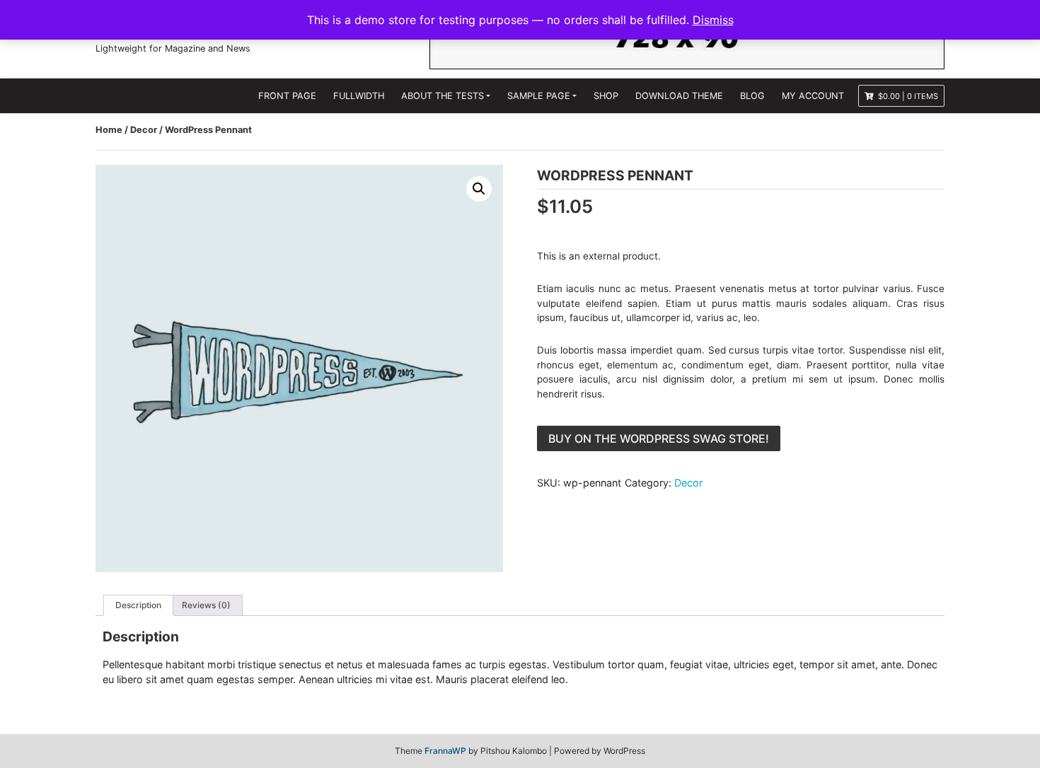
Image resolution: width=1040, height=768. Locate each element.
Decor (143, 129)
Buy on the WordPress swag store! (658, 438)
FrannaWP (445, 750)
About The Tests (442, 96)
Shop (606, 96)
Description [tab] (138, 605)
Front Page (287, 96)
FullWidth (358, 96)
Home (109, 129)
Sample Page (538, 96)
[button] (479, 189)
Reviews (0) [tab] (206, 605)
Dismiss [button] (713, 20)
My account (813, 96)
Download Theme (679, 96)
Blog (752, 96)
